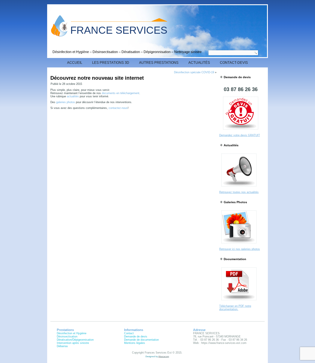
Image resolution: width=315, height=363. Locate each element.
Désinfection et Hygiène (71, 333)
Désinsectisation (67, 336)
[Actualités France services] (239, 187)
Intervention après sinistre (73, 343)
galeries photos (65, 102)
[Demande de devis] (240, 130)
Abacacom (163, 356)
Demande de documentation (141, 339)
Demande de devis (135, 336)
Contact (129, 333)
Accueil (74, 62)
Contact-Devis (234, 62)
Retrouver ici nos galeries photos (239, 249)
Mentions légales (134, 343)
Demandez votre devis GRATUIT (239, 135)
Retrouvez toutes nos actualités (239, 192)
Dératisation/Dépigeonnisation (75, 339)
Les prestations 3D (110, 62)
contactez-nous (118, 108)
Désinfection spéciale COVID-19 (194, 72)
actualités (73, 96)
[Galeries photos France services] (239, 244)
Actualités (199, 62)
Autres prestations (158, 62)
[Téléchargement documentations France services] (239, 301)
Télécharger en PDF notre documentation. (235, 307)
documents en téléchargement (120, 93)
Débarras (62, 346)
